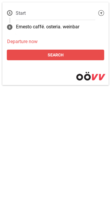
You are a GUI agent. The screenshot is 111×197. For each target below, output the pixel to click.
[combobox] (55, 13)
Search (56, 55)
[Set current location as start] (101, 13)
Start (21, 13)
